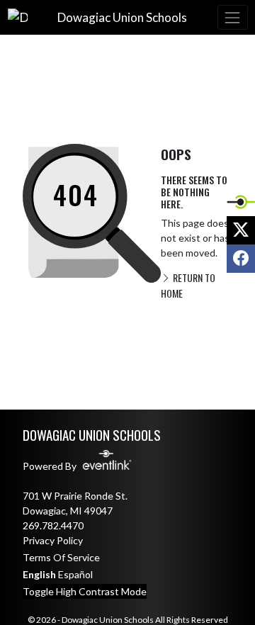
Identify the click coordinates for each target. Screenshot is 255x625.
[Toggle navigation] (232, 17)
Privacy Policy (53, 540)
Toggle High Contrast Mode (85, 591)
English (39, 574)
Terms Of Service (61, 557)
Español (75, 574)
